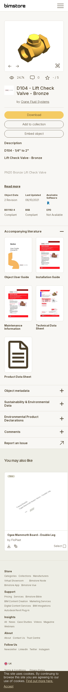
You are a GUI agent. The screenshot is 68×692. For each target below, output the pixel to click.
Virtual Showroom (14, 580)
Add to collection (34, 124)
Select (58, 546)
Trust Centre (33, 638)
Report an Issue (16, 443)
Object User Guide (16, 277)
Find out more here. (39, 681)
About (7, 638)
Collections (25, 576)
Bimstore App (11, 585)
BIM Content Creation (16, 601)
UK (10, 663)
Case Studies (24, 622)
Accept (8, 686)
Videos (38, 622)
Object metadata (16, 391)
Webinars (9, 626)
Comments (12, 432)
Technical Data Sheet (46, 327)
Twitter (33, 649)
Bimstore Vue (28, 585)
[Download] (8, 546)
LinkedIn (23, 649)
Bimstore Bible (34, 596)
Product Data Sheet (17, 376)
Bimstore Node (37, 580)
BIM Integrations (42, 606)
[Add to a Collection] (15, 546)
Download (34, 115)
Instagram (44, 649)
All (5, 622)
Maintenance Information (13, 327)
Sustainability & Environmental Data (26, 403)
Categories (10, 576)
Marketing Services (40, 601)
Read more (12, 186)
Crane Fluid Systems (35, 102)
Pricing (8, 596)
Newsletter (10, 649)
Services (19, 596)
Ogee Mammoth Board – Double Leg (31, 534)
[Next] (17, 66)
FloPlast (16, 540)
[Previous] (10, 66)
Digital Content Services (17, 606)
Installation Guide (48, 277)
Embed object (34, 133)
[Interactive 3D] (57, 65)
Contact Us (19, 638)
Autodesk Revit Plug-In (16, 610)
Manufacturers (41, 576)
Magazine (49, 622)
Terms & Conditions (15, 670)
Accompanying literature (23, 231)
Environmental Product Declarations (21, 418)
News (12, 622)
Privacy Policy (37, 670)
